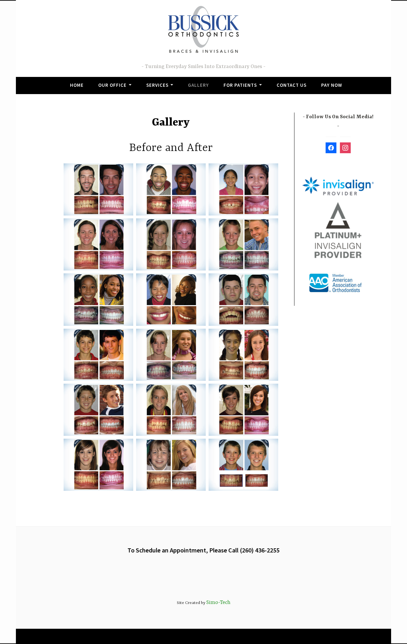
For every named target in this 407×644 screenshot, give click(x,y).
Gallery (198, 85)
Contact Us (292, 85)
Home (77, 85)
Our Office (112, 85)
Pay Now (331, 85)
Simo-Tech (218, 603)
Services (157, 85)
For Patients (240, 85)
